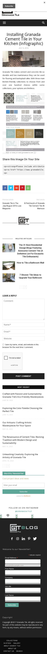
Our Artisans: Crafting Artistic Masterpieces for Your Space (17, 424)
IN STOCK (7, 643)
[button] (43, 22)
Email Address (11, 558)
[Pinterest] (29, 538)
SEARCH (19, 651)
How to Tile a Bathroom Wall (30, 262)
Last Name (9, 595)
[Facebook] (11, 538)
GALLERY (16, 643)
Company (9, 578)
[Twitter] (34, 538)
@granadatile (23, 511)
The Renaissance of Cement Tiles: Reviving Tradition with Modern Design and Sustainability (23, 439)
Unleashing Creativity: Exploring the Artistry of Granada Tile (20, 456)
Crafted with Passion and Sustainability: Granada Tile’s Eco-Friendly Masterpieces (23, 395)
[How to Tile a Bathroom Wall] (9, 265)
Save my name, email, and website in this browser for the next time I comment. (21, 345)
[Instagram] (17, 538)
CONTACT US (9, 651)
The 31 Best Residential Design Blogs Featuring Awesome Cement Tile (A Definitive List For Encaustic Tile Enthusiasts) (30, 251)
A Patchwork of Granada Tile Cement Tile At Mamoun (34, 206)
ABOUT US (12, 648)
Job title (8, 586)
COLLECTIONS (12, 640)
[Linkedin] (23, 538)
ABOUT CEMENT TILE (12, 646)
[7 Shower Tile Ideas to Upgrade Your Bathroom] (9, 277)
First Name (9, 569)
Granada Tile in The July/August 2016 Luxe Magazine (12, 206)
